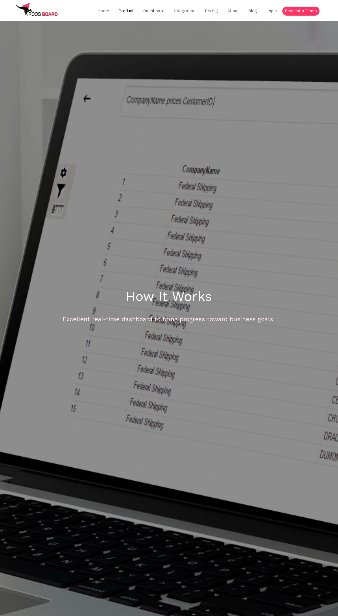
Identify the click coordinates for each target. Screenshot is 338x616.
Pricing (211, 10)
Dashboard (154, 10)
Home (103, 10)
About (233, 10)
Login (271, 10)
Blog (252, 10)
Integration (184, 10)
